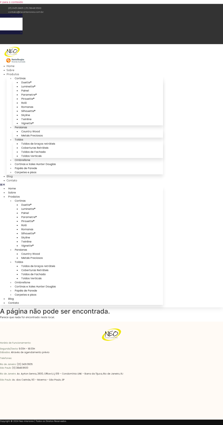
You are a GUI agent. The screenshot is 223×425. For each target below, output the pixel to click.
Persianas (21, 127)
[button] (11, 32)
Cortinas (20, 78)
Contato (12, 180)
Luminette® (28, 86)
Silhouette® (28, 111)
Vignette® (27, 123)
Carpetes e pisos (25, 172)
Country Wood (30, 131)
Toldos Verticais (31, 156)
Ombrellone (22, 160)
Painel (25, 90)
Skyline (25, 115)
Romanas (27, 107)
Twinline (26, 119)
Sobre (10, 70)
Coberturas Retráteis (34, 148)
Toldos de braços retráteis (38, 144)
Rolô (24, 103)
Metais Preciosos (32, 135)
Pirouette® (27, 99)
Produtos (13, 74)
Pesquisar (17, 16)
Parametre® (29, 95)
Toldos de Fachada (33, 152)
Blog (10, 176)
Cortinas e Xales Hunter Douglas (35, 164)
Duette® (26, 82)
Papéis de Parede (26, 168)
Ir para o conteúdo (11, 2)
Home (11, 66)
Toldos (19, 140)
